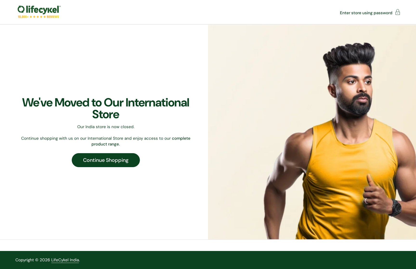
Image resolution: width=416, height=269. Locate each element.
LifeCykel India (65, 259)
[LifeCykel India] (39, 12)
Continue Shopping (106, 160)
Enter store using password (366, 12)
